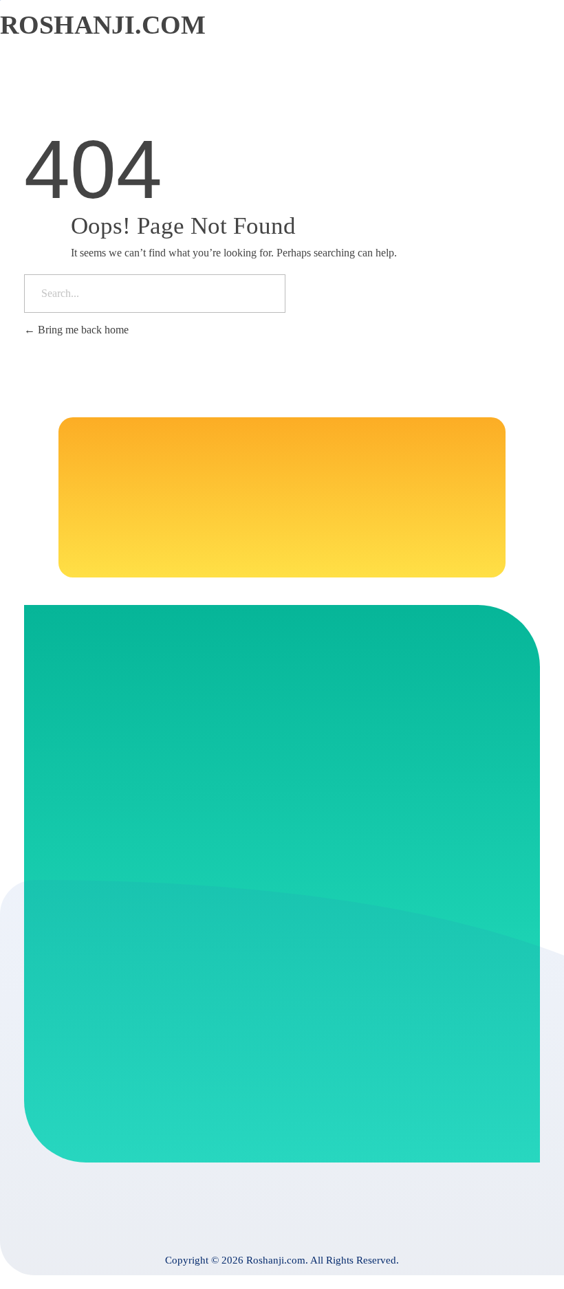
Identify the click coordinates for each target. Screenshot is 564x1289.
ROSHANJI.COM (103, 24)
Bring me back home (82, 329)
